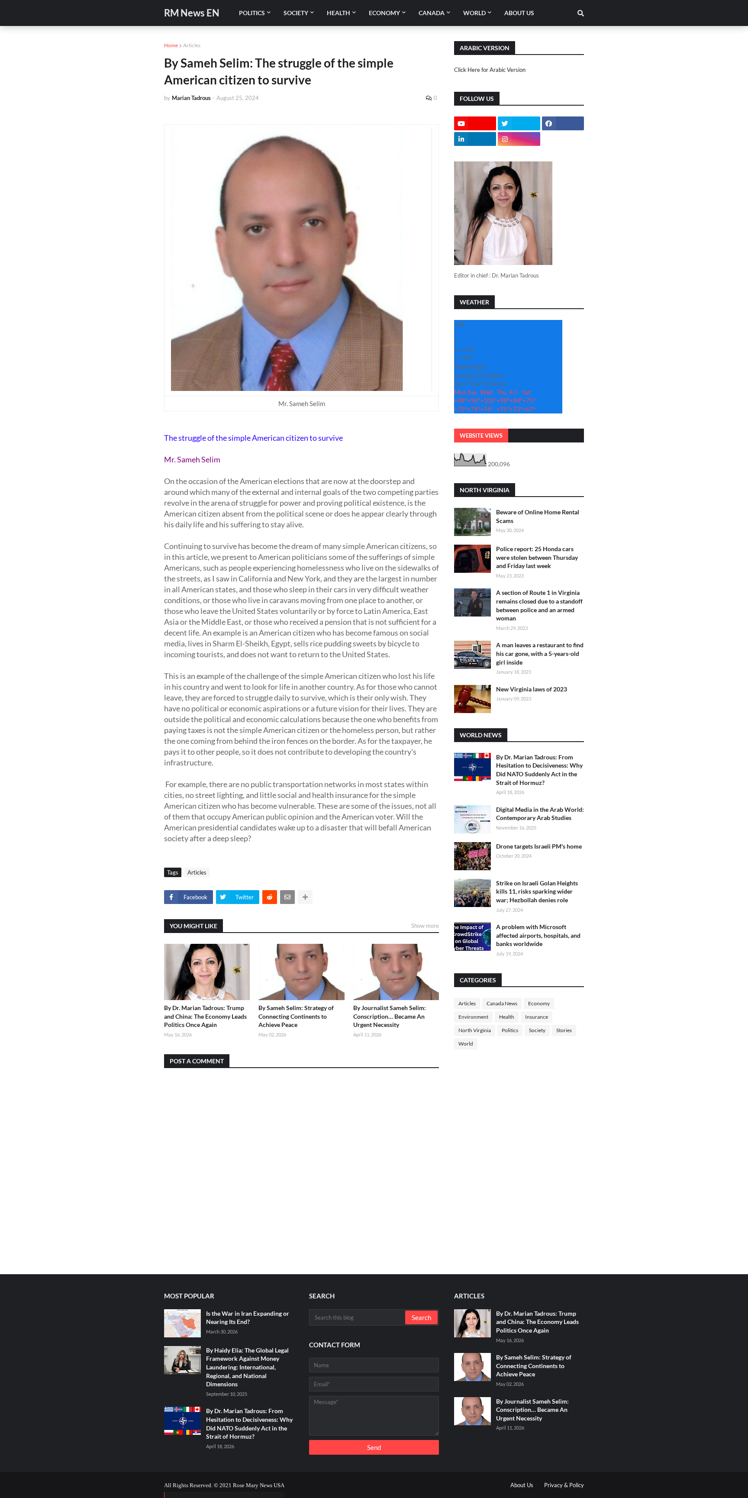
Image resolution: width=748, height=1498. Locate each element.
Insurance (536, 1017)
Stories (564, 1030)
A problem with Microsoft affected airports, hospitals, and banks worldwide (538, 935)
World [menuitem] (474, 12)
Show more (425, 925)
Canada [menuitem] (432, 12)
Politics (510, 1030)
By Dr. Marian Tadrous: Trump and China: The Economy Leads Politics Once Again (205, 1016)
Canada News (502, 1003)
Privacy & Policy (564, 1485)
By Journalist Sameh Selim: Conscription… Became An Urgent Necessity (389, 1016)
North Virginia (474, 1030)
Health (506, 1017)
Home (171, 45)
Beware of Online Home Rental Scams (537, 516)
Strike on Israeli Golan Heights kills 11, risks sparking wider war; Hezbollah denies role (537, 891)
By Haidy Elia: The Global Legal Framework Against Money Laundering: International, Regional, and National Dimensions (247, 1367)
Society (537, 1030)
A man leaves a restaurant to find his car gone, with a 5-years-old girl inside (540, 653)
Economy (539, 1003)
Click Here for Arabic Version (490, 69)
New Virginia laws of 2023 (531, 689)
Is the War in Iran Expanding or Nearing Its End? (247, 1318)
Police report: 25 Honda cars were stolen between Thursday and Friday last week (537, 557)
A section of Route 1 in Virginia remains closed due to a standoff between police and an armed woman (539, 605)
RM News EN (191, 13)
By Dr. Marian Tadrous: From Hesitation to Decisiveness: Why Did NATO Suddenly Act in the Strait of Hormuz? (539, 769)
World (465, 1043)
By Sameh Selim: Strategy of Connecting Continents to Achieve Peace (296, 1016)
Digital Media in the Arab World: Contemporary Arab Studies (540, 814)
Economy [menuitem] (384, 12)
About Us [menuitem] (519, 12)
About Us (521, 1485)
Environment (473, 1017)
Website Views (481, 435)
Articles (191, 45)
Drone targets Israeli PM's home (539, 846)
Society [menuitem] (296, 12)
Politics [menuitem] (252, 12)
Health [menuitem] (338, 12)
